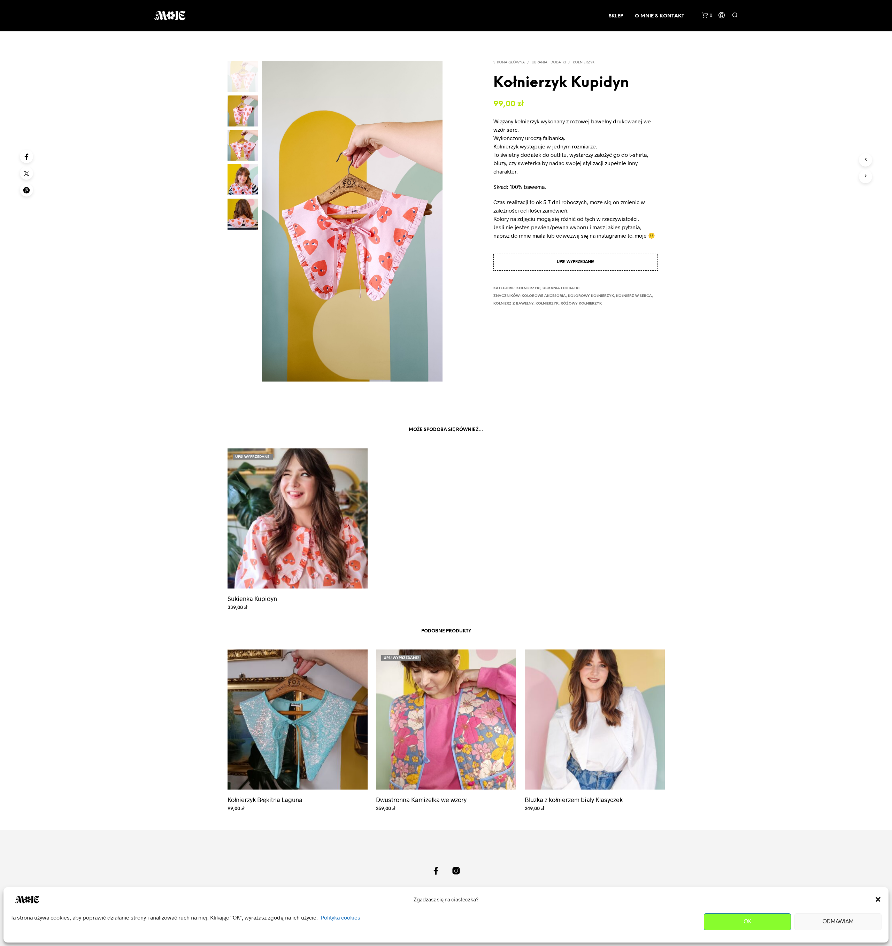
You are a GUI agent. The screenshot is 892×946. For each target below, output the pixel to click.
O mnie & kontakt (659, 16)
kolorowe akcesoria (544, 296)
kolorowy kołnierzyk (591, 296)
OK (747, 922)
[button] (878, 899)
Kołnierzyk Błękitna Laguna (265, 799)
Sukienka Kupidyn (252, 598)
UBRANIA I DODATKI (549, 62)
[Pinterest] (26, 190)
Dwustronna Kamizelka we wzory (421, 799)
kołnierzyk (547, 304)
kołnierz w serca (634, 296)
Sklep (616, 16)
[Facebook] (26, 156)
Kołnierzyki (584, 62)
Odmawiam (838, 922)
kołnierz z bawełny (513, 304)
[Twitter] (26, 173)
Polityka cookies (340, 917)
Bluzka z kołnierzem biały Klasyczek (574, 799)
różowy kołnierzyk (581, 304)
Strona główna (509, 62)
